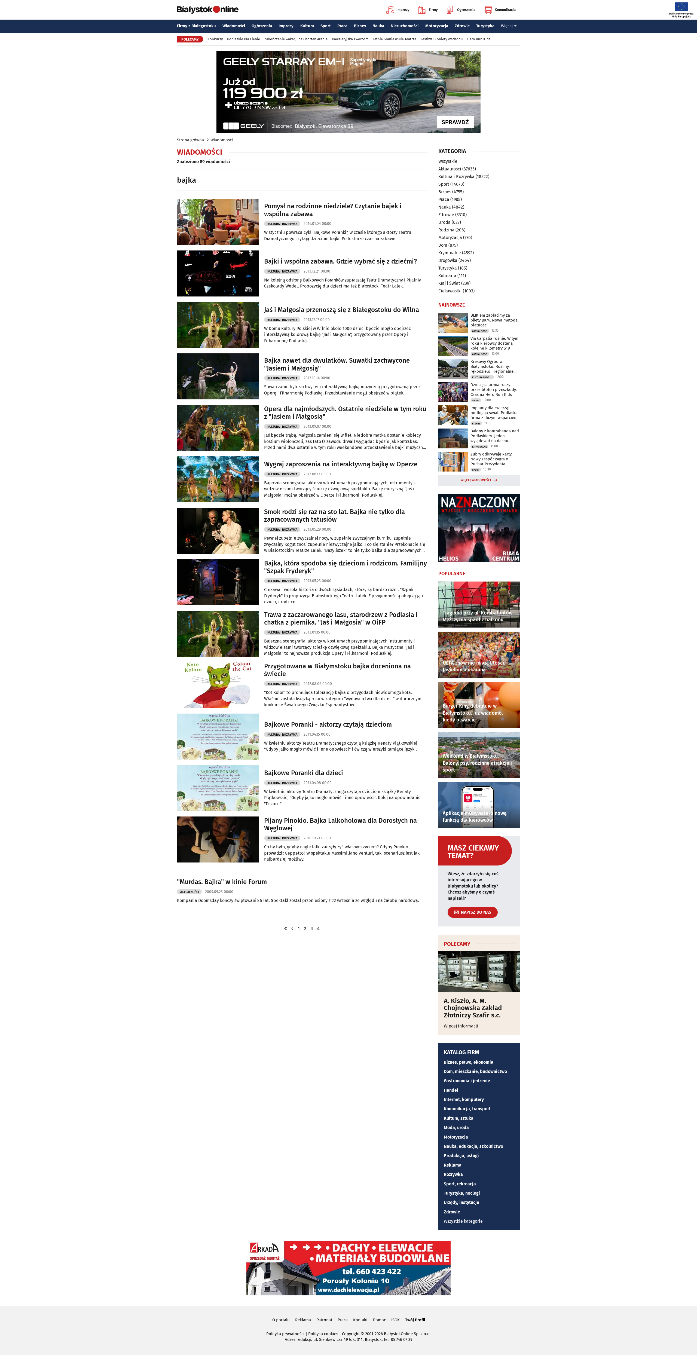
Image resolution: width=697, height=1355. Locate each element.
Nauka (378, 25)
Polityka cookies (323, 1333)
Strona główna (190, 139)
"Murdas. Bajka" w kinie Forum (222, 882)
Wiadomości (233, 25)
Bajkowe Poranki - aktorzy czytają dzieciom (328, 724)
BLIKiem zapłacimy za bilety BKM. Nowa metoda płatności (494, 320)
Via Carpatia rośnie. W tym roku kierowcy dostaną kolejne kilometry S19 (494, 343)
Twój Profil (415, 1319)
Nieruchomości (404, 25)
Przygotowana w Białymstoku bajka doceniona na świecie (337, 670)
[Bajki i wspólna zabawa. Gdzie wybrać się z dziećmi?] (218, 273)
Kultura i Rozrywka (282, 224)
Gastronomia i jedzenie (467, 1080)
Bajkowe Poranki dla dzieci (303, 773)
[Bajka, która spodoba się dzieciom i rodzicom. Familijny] (218, 582)
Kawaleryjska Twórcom (350, 39)
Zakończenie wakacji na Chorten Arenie (296, 39)
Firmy (433, 10)
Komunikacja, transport (467, 1108)
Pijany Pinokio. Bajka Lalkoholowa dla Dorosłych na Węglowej (340, 824)
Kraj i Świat (449, 283)
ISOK (395, 1319)
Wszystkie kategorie (463, 1221)
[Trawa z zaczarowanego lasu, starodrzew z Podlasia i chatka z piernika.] (218, 634)
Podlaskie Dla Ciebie (243, 39)
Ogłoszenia (466, 10)
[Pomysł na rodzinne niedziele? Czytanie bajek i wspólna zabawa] (218, 222)
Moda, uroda (456, 1127)
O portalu (281, 1319)
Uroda (444, 222)
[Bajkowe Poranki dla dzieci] (218, 788)
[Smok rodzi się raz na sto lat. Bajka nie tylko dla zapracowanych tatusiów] (218, 531)
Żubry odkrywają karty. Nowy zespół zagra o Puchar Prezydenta (491, 459)
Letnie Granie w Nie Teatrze (394, 39)
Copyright (351, 1333)
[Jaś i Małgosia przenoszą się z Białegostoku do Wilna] (218, 325)
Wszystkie (447, 161)
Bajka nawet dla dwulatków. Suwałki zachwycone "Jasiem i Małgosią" (337, 364)
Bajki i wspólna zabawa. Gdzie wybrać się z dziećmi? (340, 261)
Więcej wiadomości (476, 480)
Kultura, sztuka (458, 1118)
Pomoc (379, 1319)
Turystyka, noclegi (462, 1193)
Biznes (360, 25)
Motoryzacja (436, 25)
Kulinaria (447, 275)
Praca (342, 25)
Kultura (307, 25)
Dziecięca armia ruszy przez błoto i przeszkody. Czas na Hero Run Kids (493, 389)
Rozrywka (453, 1174)
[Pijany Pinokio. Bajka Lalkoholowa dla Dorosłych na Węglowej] (218, 839)
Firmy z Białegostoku (196, 25)
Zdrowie (462, 25)
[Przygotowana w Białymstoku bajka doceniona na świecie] (218, 685)
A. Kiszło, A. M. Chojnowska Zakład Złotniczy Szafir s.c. (473, 1008)
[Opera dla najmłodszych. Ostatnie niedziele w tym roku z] (218, 428)
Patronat (324, 1319)
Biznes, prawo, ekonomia (468, 1062)
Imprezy (402, 10)
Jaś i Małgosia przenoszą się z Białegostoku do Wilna (341, 310)
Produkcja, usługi (461, 1155)
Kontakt (360, 1319)
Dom (442, 245)
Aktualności (189, 892)
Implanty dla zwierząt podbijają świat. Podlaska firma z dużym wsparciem (494, 412)
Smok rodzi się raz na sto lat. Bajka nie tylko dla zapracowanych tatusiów (334, 516)
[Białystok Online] (208, 10)
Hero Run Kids (478, 39)
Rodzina (446, 230)
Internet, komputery (464, 1099)
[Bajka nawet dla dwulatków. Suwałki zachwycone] (218, 376)
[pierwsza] (286, 928)
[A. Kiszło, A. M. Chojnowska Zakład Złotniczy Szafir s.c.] (479, 971)
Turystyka (485, 25)
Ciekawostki (450, 290)
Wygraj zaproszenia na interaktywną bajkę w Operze (340, 464)
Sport (325, 25)
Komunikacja (505, 10)
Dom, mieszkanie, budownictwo (475, 1071)
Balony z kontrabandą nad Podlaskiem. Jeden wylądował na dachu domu (494, 436)
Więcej (507, 25)
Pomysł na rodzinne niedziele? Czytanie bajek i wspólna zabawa (333, 210)
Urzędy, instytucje (461, 1202)
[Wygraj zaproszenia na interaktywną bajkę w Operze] (218, 479)
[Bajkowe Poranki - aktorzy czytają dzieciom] (218, 737)
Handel (451, 1090)
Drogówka (447, 260)
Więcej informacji (461, 1026)
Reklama (452, 1165)
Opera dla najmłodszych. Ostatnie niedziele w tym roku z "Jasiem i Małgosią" (345, 413)
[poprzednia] (292, 928)
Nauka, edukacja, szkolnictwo (473, 1146)
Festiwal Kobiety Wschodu (442, 39)
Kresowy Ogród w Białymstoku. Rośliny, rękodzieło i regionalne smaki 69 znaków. (491, 366)
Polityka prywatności (285, 1333)
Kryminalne (449, 252)
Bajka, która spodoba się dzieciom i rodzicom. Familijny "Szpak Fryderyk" (345, 567)
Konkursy (215, 39)
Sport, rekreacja (460, 1183)
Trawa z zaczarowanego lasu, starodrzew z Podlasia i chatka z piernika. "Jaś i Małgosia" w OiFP (341, 618)
